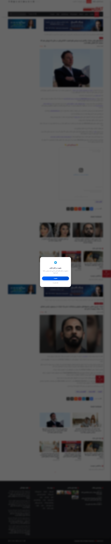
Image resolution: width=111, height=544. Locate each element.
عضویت (55, 278)
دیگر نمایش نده (55, 283)
